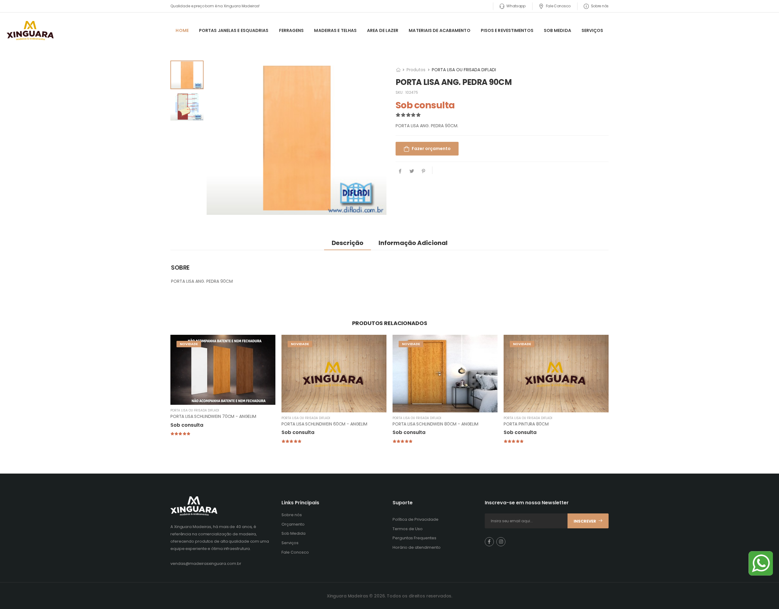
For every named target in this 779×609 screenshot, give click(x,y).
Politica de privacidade (435, 349)
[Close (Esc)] (469, 243)
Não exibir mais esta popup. (353, 349)
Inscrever (389, 324)
